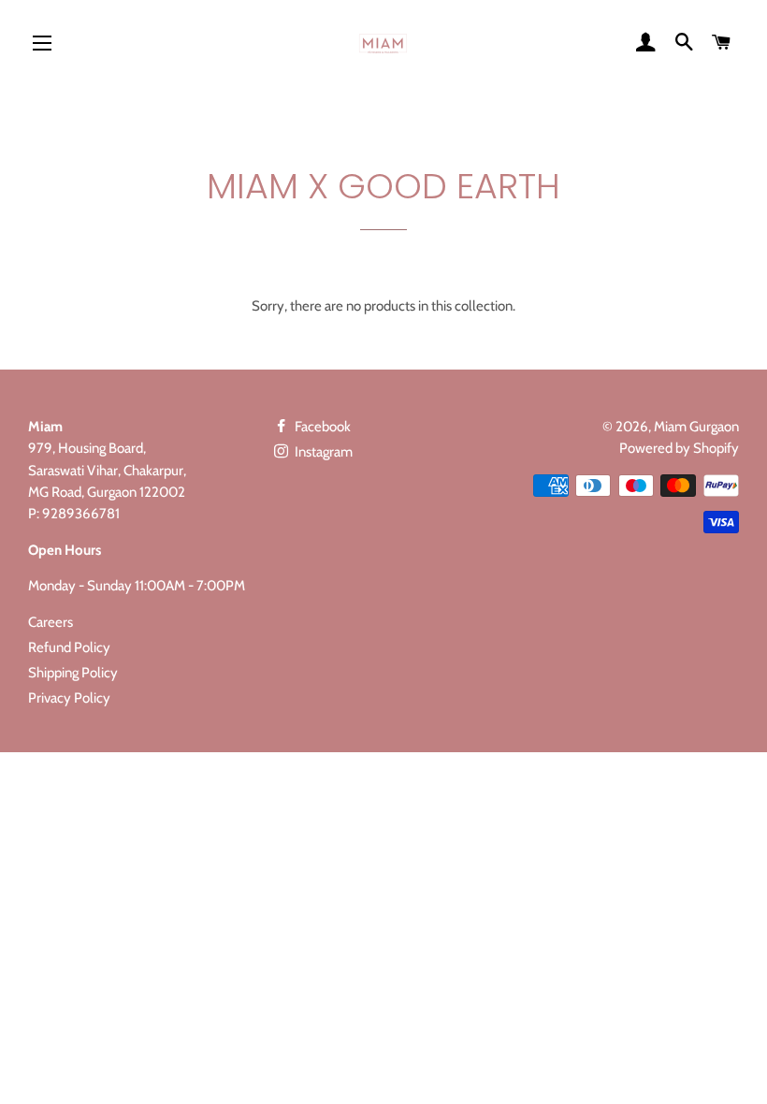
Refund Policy (69, 647)
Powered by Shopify (679, 448)
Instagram (322, 451)
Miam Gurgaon (696, 426)
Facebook (321, 426)
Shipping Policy (73, 672)
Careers (50, 622)
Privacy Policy (69, 698)
